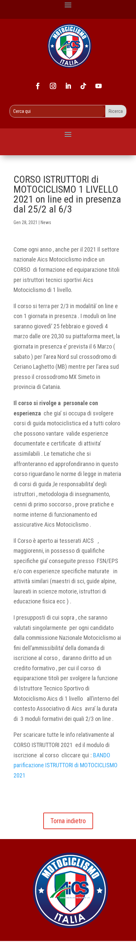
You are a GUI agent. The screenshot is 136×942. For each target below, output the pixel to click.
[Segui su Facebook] (37, 86)
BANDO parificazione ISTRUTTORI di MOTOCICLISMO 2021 (66, 765)
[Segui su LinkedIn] (68, 86)
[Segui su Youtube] (98, 86)
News (46, 222)
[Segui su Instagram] (53, 86)
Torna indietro (68, 821)
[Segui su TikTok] (83, 86)
